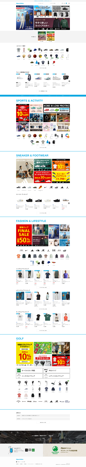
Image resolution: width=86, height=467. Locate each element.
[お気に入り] (62, 3)
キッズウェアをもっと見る (43, 330)
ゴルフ (63, 95)
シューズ (36, 95)
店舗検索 (43, 438)
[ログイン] (64, 3)
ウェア (49, 95)
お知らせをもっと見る (43, 422)
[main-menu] (69, 3)
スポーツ (22, 95)
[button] (69, 81)
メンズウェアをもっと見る (43, 287)
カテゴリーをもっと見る (43, 147)
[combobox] (43, 3)
